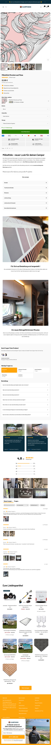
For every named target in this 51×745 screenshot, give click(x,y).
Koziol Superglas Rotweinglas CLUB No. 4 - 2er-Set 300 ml (41, 631)
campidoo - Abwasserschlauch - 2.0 (10, 606)
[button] (25, 463)
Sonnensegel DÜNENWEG (9, 654)
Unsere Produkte (38, 703)
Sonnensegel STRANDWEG (10, 630)
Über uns (37, 700)
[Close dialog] (48, 721)
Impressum (21, 700)
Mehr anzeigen (25, 177)
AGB (20, 703)
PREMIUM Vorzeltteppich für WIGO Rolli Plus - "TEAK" (9, 680)
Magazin (37, 708)
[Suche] (6, 7)
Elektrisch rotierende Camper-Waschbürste (25, 606)
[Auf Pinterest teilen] (7, 148)
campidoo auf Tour (39, 710)
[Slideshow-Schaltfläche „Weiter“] (48, 437)
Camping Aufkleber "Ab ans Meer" (41, 606)
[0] (43, 7)
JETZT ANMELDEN (13, 737)
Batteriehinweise (22, 713)
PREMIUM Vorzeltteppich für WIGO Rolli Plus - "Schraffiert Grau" (41, 656)
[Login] (41, 7)
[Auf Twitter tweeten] (9, 148)
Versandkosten (10, 82)
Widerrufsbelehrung (23, 708)
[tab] (17, 501)
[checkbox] (42, 505)
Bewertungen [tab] (8, 501)
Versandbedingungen (23, 710)
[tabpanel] (25, 541)
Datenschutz (22, 705)
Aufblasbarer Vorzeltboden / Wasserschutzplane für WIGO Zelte (25, 632)
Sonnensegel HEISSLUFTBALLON (25, 655)
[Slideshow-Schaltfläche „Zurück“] (3, 437)
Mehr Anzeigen (25, 688)
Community (37, 705)
